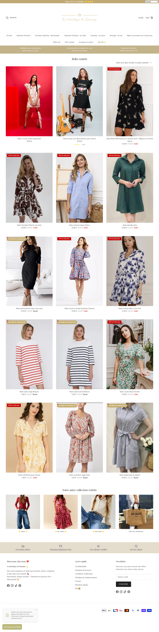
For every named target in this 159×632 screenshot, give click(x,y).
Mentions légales (81, 585)
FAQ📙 (78, 588)
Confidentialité (80, 566)
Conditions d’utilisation (84, 574)
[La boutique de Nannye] (79, 18)
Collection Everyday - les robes (75, 35)
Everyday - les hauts (98, 35)
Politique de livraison (83, 570)
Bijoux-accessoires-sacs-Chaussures (139, 35)
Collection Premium (23, 35)
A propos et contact (86, 42)
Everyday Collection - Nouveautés (47, 35)
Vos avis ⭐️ (102, 42)
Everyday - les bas (116, 35)
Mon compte (69, 42)
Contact (78, 581)
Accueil (9, 35)
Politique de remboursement (86, 577)
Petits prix (56, 42)
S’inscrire (123, 584)
